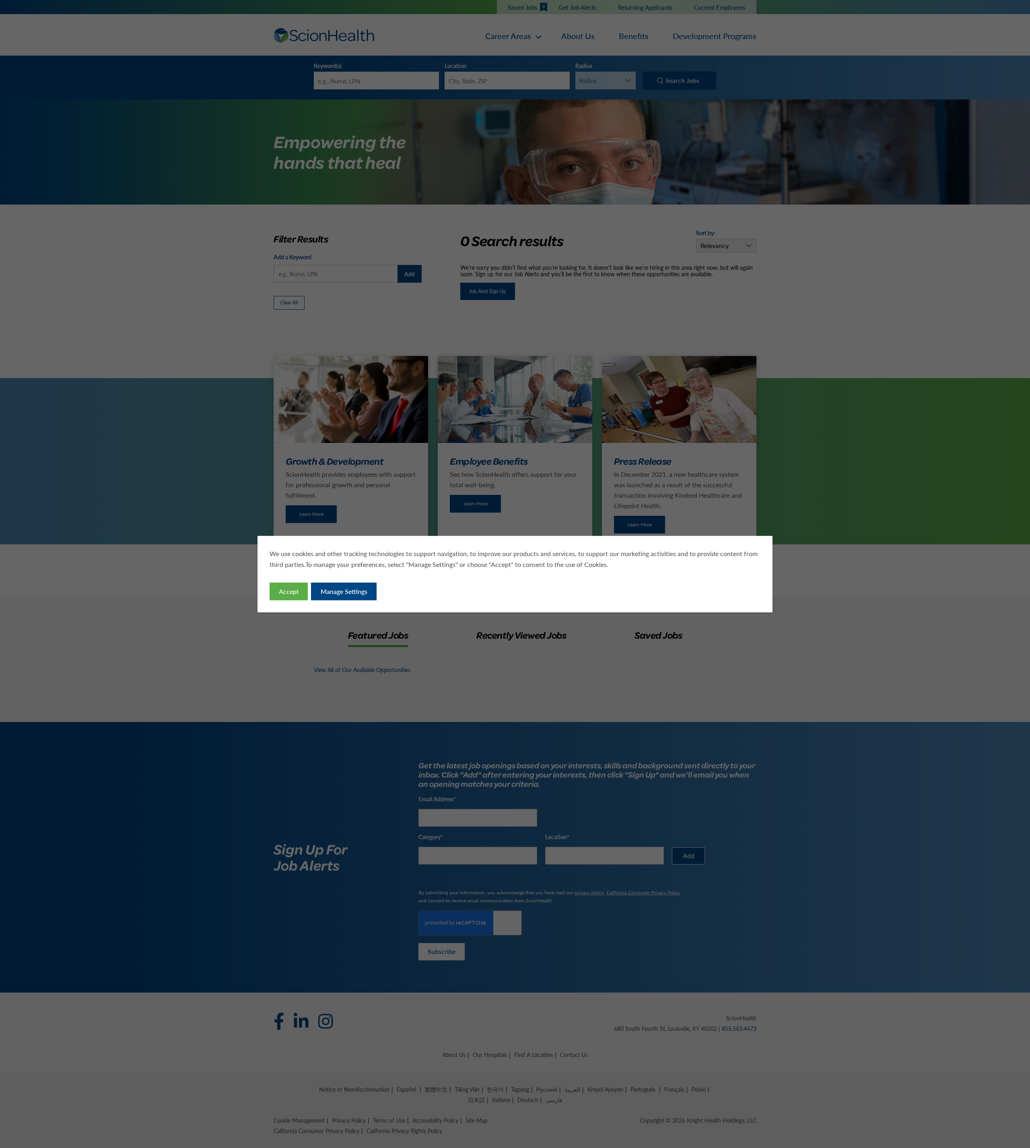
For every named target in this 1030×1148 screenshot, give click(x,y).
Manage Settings (344, 591)
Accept (289, 591)
